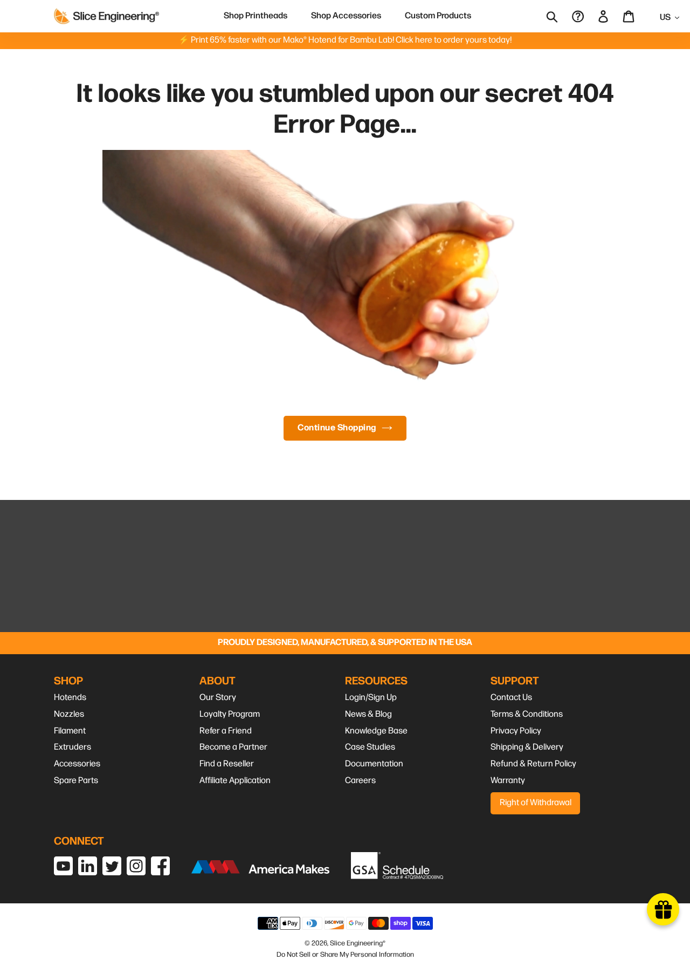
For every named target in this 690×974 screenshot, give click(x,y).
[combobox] (559, 16)
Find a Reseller (226, 764)
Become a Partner (233, 747)
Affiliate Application (235, 781)
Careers (360, 781)
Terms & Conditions (527, 714)
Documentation (374, 764)
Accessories (77, 764)
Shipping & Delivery (527, 747)
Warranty (508, 781)
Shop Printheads (255, 16)
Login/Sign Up (371, 697)
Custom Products (438, 16)
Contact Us (511, 697)
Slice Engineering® (357, 943)
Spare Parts (76, 781)
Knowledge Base (376, 731)
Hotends (70, 697)
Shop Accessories (346, 16)
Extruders (72, 747)
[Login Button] (604, 16)
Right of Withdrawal (535, 803)
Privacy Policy (516, 731)
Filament (70, 731)
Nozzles (69, 714)
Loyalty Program (229, 714)
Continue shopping (337, 428)
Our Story (217, 697)
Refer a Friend (225, 731)
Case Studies (370, 747)
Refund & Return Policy (533, 764)
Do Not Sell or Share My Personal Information (345, 954)
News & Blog (368, 714)
